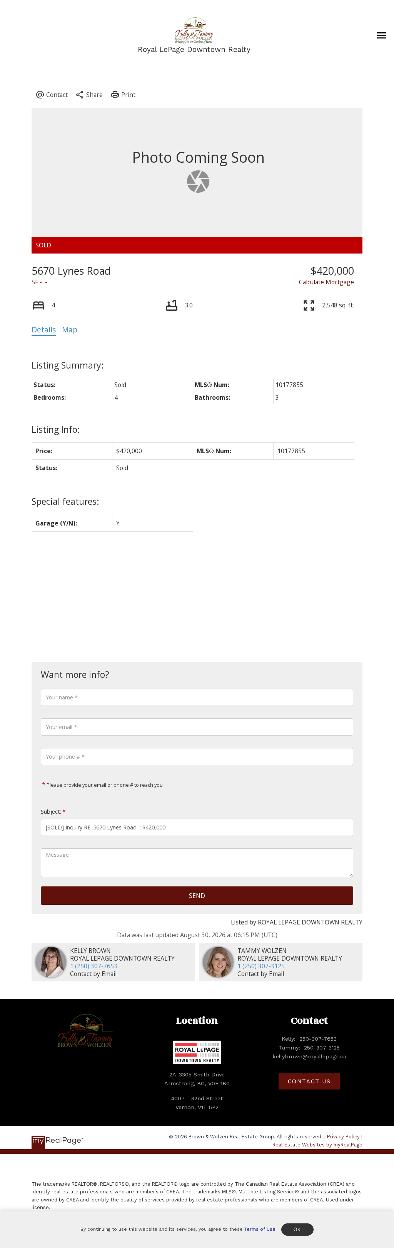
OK (297, 1229)
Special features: (65, 501)
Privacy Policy (343, 1137)
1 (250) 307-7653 (93, 966)
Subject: (51, 811)
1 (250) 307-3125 (261, 966)
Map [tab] (69, 330)
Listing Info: (56, 429)
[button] (309, 1081)
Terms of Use (259, 1229)
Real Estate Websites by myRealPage (317, 1145)
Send (197, 895)
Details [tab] (44, 330)
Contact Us (309, 1081)
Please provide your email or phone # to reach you (104, 784)
